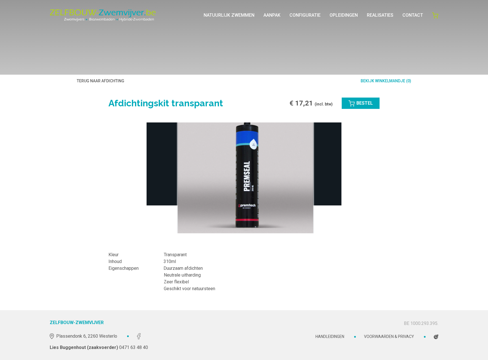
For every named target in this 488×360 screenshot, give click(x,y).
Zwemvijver (103, 15)
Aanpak (271, 15)
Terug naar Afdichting (100, 81)
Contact (412, 15)
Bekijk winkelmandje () (386, 81)
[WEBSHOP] (435, 15)
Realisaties (380, 15)
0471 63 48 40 (133, 347)
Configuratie (305, 15)
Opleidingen (344, 15)
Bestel (364, 103)
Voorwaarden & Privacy (389, 336)
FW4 (436, 337)
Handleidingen (329, 336)
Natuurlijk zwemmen (229, 15)
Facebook (139, 336)
